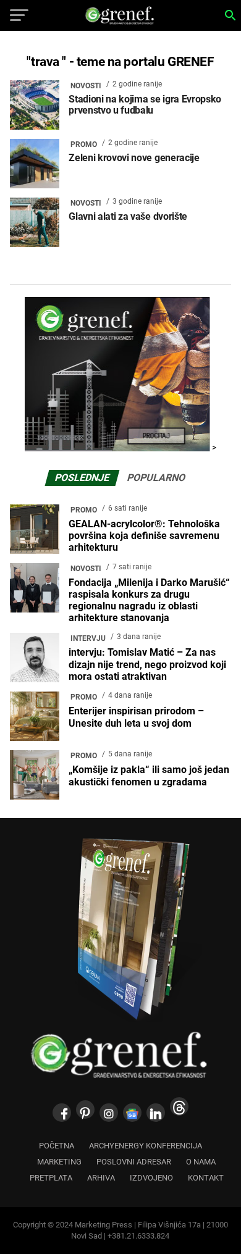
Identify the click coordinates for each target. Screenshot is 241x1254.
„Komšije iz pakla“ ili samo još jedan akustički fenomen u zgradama (149, 775)
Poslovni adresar (133, 1161)
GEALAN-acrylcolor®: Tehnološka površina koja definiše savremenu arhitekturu (144, 535)
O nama (201, 1161)
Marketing (59, 1161)
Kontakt (206, 1177)
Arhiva (101, 1177)
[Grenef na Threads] (179, 1106)
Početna (56, 1145)
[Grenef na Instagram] (108, 1112)
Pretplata (51, 1177)
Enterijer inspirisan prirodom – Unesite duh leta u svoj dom (136, 717)
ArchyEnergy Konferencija (145, 1145)
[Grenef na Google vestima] (132, 1112)
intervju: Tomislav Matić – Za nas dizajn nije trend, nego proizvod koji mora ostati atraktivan (147, 664)
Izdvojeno (151, 1177)
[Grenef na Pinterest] (85, 1109)
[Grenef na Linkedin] (155, 1112)
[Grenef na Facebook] (62, 1112)
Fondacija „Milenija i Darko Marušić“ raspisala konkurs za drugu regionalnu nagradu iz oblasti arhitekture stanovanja (149, 600)
